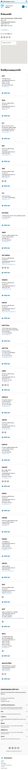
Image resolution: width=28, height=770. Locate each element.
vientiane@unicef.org (6, 477)
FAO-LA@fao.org (5, 86)
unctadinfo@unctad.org (7, 357)
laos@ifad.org (5, 109)
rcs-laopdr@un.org (4, 29)
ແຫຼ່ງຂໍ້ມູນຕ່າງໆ (4, 729)
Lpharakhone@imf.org (6, 154)
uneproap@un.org (5, 241)
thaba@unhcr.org (5, 453)
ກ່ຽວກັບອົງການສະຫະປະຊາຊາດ (8, 705)
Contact (2, 760)
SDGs (2, 711)
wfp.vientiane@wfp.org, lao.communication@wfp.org (13, 618)
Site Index (3, 766)
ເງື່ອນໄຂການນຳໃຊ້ (4, 768)
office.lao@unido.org (6, 504)
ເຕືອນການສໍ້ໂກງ (3, 763)
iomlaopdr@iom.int (6, 177)
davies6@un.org (5, 218)
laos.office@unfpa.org (6, 429)
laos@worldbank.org (6, 670)
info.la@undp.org (5, 381)
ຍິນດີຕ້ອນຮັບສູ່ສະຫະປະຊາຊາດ (9, 1)
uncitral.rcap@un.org (6, 334)
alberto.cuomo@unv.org (7, 593)
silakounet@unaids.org (6, 288)
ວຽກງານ (3, 736)
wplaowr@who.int (5, 647)
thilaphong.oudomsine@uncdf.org (9, 311)
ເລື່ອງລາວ (3, 723)
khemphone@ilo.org (6, 132)
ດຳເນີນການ (3, 716)
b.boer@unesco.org (6, 406)
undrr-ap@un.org (5, 525)
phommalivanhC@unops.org (8, 570)
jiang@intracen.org (6, 199)
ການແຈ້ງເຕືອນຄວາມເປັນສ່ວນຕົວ (6, 765)
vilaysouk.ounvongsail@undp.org (8, 264)
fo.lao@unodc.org (5, 549)
